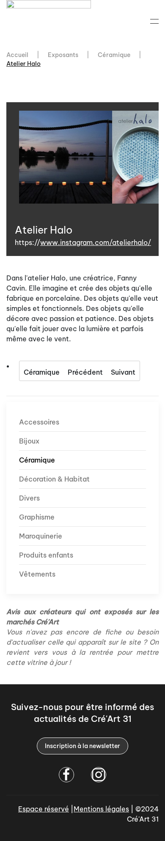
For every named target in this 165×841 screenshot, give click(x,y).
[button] (154, 21)
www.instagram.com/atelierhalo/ (95, 242)
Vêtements (37, 574)
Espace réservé (43, 809)
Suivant (123, 372)
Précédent (85, 372)
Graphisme (37, 517)
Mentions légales (101, 809)
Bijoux (29, 441)
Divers (29, 498)
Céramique (42, 372)
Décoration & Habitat (54, 479)
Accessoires (39, 422)
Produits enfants (46, 555)
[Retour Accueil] (50, 21)
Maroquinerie (40, 536)
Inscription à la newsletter (82, 746)
